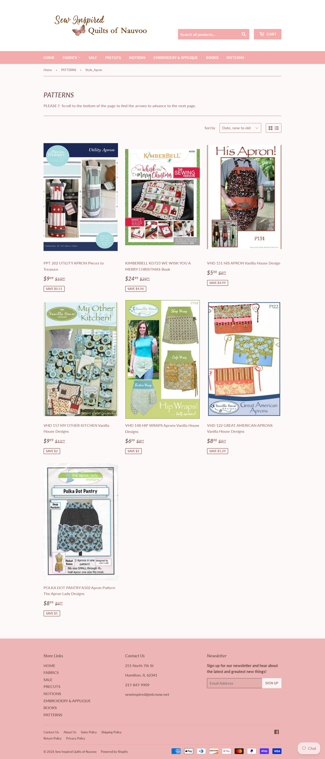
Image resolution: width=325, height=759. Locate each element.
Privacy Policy (75, 738)
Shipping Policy (111, 732)
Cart (271, 34)
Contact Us (51, 732)
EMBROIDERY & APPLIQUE (175, 57)
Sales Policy (89, 732)
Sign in (242, 23)
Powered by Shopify (114, 752)
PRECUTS (113, 57)
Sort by (210, 128)
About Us (70, 732)
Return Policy (53, 738)
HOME (49, 57)
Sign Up (271, 683)
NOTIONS (137, 57)
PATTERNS (235, 57)
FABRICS (70, 57)
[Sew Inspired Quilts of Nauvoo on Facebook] (276, 732)
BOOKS (212, 57)
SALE (93, 57)
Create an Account (267, 23)
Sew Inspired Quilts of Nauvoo (75, 752)
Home (48, 70)
